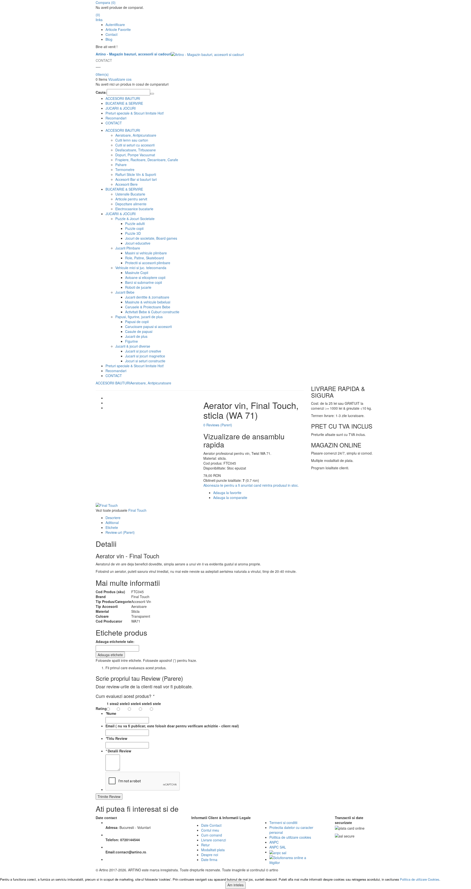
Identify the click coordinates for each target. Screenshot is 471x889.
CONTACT (113, 122)
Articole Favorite (118, 29)
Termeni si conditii (283, 822)
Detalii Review (118, 750)
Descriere (112, 517)
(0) (106, 2)
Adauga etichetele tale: (115, 641)
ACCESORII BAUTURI (122, 98)
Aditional (112, 522)
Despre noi (209, 854)
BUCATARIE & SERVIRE (124, 103)
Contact (111, 34)
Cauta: (101, 92)
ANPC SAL (277, 847)
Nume (110, 713)
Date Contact (211, 825)
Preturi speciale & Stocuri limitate (134, 113)
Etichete (111, 527)
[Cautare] (152, 93)
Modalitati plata (213, 849)
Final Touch (137, 510)
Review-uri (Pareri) (120, 532)
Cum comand (211, 835)
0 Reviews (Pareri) (217, 424)
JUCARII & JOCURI (120, 108)
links (99, 19)
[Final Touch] (107, 504)
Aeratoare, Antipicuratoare (150, 382)
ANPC (274, 842)
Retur (205, 844)
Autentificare (115, 24)
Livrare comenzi (213, 839)
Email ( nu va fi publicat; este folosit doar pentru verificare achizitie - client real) (172, 725)
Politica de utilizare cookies (290, 837)
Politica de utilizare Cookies (419, 879)
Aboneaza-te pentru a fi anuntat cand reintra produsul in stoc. (251, 485)
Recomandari (115, 118)
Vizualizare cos (119, 79)
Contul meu (210, 830)
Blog (108, 39)
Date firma (209, 859)
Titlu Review (116, 738)
